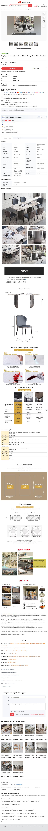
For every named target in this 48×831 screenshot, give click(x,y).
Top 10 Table (41, 816)
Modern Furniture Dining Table (8, 816)
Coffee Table (3, 789)
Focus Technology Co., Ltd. (15, 826)
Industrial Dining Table (35, 801)
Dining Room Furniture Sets (7, 801)
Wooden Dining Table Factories (8, 813)
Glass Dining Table (5, 804)
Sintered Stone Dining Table (18, 787)
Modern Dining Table (27, 9)
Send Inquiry (12, 68)
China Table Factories (6, 810)
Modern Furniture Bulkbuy (15, 819)
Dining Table (20, 9)
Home (2, 9)
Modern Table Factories (17, 810)
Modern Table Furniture (21, 813)
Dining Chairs (25, 801)
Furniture (6, 9)
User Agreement (31, 826)
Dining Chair (37, 787)
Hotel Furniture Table (32, 813)
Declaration (37, 826)
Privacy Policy (42, 826)
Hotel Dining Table (33, 816)
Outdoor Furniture (16, 789)
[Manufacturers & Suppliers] (24, 2)
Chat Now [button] (36, 68)
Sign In (3, 132)
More (2, 821)
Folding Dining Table (16, 804)
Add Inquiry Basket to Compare (24, 48)
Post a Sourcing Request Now (37, 714)
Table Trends (4, 819)
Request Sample (22, 71)
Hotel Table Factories (29, 810)
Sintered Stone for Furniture (6, 787)
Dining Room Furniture (13, 9)
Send (12, 714)
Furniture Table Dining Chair (21, 816)
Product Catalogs (18, 784)
